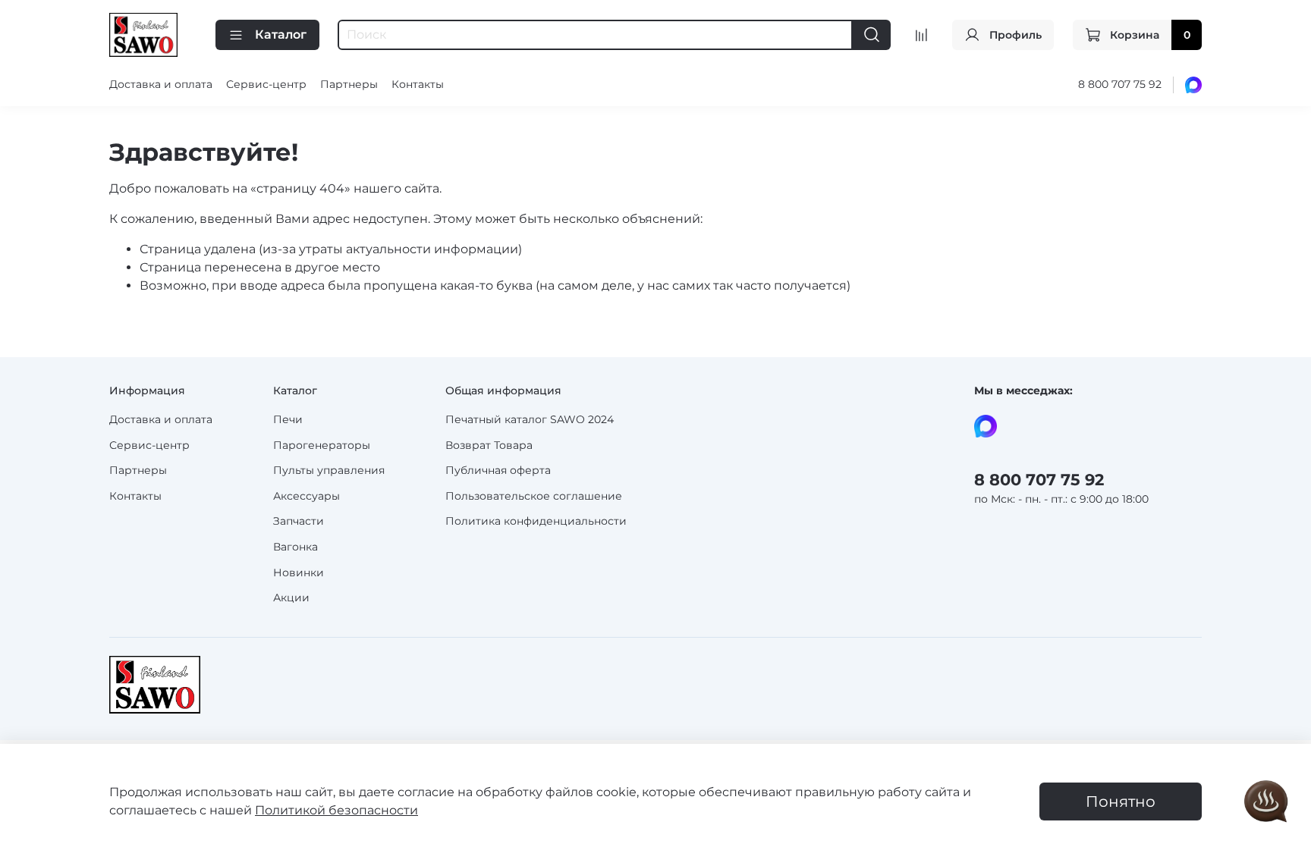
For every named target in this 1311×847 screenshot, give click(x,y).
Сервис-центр (266, 84)
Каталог (281, 34)
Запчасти (298, 521)
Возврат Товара (489, 445)
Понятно (1120, 801)
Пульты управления (329, 470)
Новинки (298, 572)
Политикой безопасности (336, 810)
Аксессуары (306, 496)
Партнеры (349, 84)
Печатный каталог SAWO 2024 (529, 419)
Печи (288, 419)
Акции (291, 597)
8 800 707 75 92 (1120, 84)
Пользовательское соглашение (533, 496)
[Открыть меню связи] (1266, 802)
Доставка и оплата (160, 84)
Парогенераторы (321, 445)
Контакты (417, 84)
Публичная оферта (498, 470)
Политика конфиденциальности (536, 521)
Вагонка (295, 547)
